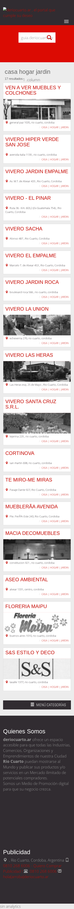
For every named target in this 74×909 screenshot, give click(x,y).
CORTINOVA (19, 453)
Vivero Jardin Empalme (36, 171)
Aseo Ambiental (26, 579)
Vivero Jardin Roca (32, 282)
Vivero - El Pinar (28, 198)
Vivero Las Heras (29, 355)
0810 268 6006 (44, 871)
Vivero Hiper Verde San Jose (32, 141)
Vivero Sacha (23, 228)
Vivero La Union (27, 309)
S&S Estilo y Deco (30, 652)
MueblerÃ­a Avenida (31, 506)
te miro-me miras (28, 480)
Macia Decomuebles (32, 533)
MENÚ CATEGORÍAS (48, 706)
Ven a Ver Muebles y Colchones (33, 90)
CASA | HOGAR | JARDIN (55, 127)
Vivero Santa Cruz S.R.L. (30, 404)
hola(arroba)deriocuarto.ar (26, 876)
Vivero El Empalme (30, 255)
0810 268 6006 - (18, 865)
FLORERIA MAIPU (26, 606)
